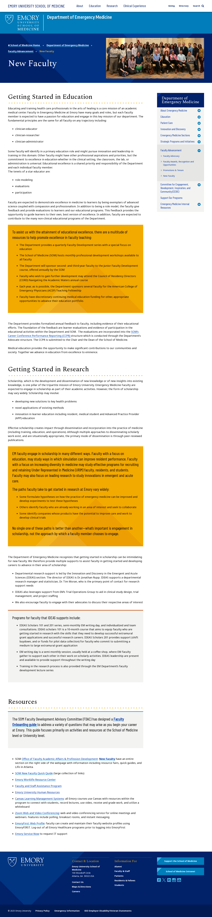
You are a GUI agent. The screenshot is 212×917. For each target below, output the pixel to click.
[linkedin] (169, 881)
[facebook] (159, 881)
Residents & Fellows (125, 880)
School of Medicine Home (25, 45)
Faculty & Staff (122, 871)
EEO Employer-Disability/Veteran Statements (108, 910)
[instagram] (174, 881)
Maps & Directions (81, 886)
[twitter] (164, 881)
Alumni (118, 866)
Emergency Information (67, 910)
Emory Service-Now (27, 833)
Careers (76, 891)
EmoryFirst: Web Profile (30, 823)
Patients (119, 875)
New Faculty (107, 759)
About (79, 6)
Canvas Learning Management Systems (39, 798)
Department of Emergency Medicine (68, 45)
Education (95, 6)
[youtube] (179, 881)
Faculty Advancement (20, 51)
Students (119, 885)
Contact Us (78, 882)
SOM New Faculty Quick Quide (34, 773)
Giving (171, 5)
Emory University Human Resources (37, 792)
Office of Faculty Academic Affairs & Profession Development (60, 759)
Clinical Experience (134, 6)
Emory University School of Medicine (36, 5)
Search (196, 5)
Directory (184, 5)
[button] (180, 100)
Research (112, 6)
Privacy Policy (42, 910)
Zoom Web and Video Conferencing (37, 813)
